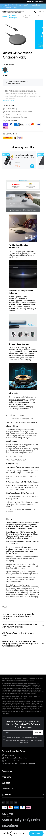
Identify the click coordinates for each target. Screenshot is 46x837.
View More (7, 101)
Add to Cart (19, 833)
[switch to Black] (5, 69)
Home (4, 17)
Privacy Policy (32, 737)
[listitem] (3, 802)
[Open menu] (43, 12)
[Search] (35, 12)
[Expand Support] (43, 783)
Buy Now (36, 833)
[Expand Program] (43, 777)
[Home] (17, 12)
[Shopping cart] (39, 12)
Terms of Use (20, 737)
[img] (5, 124)
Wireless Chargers (13, 17)
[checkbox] (4, 737)
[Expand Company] (43, 771)
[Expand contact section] (43, 789)
